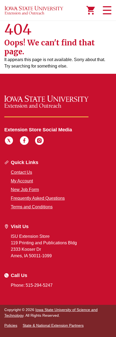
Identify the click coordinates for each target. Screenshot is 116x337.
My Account (22, 181)
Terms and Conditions (32, 207)
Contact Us (21, 172)
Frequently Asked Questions (38, 198)
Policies (10, 325)
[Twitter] (8, 141)
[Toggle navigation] (106, 10)
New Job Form (25, 189)
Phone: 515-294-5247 (32, 285)
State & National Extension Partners (53, 325)
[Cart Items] (91, 10)
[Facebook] (24, 141)
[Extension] (34, 10)
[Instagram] (39, 141)
